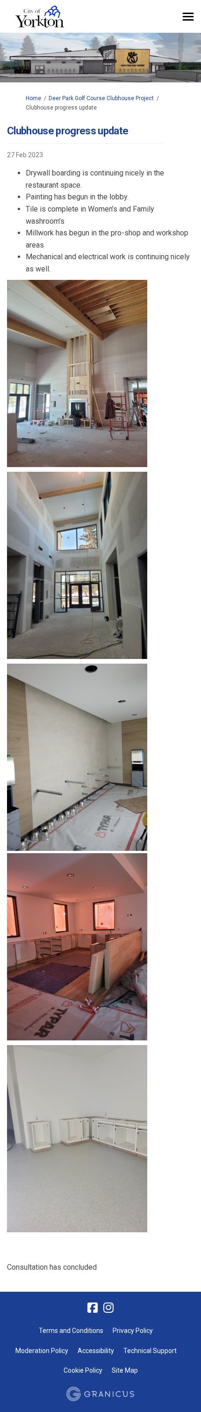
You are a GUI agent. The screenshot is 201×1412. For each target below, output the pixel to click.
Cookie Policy (83, 1370)
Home (33, 98)
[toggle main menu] (188, 16)
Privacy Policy (133, 1330)
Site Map (125, 1370)
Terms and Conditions (71, 1330)
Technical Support (150, 1350)
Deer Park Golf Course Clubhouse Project (101, 98)
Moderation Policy (41, 1350)
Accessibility (96, 1350)
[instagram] (108, 1308)
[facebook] (92, 1308)
